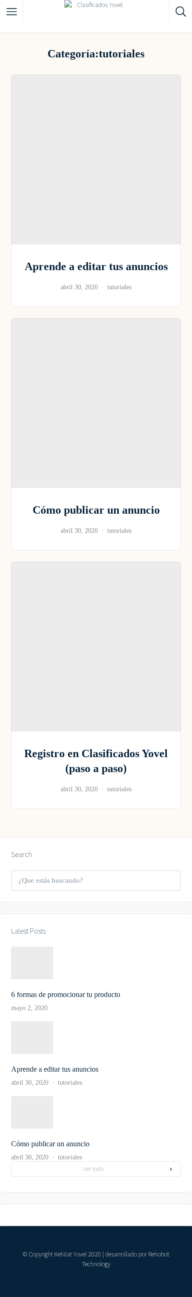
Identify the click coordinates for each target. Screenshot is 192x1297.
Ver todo (93, 1169)
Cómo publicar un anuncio (96, 510)
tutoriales (119, 287)
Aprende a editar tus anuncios (96, 266)
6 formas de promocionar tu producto (65, 994)
